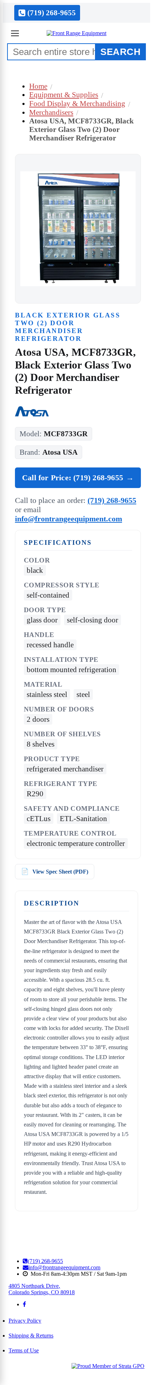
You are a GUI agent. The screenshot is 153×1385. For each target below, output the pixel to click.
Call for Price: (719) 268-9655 (78, 477)
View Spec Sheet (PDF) (60, 872)
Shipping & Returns (31, 1336)
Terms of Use (24, 1350)
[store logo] (76, 33)
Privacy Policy (25, 1321)
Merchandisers (51, 112)
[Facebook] (24, 1304)
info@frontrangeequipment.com (68, 518)
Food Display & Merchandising (77, 103)
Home (38, 86)
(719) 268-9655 (112, 500)
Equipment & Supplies (63, 94)
